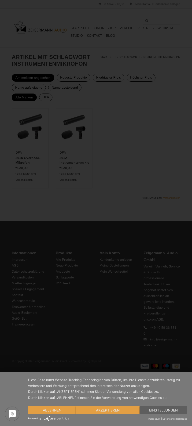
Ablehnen (52, 410)
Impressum (154, 418)
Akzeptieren (108, 410)
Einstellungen (163, 410)
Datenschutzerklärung (174, 418)
